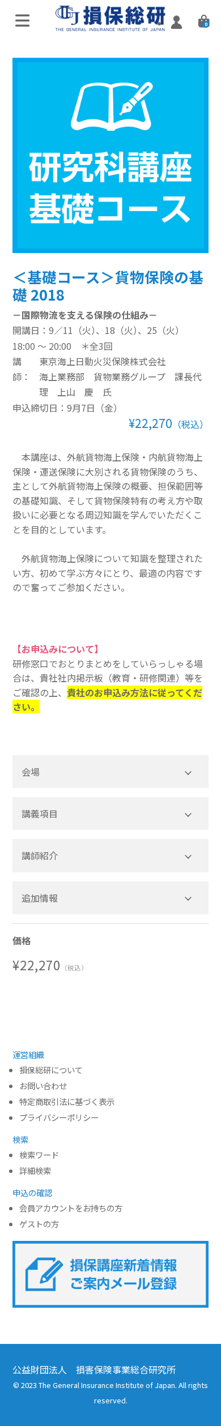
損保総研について (51, 1070)
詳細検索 (35, 1171)
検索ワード (39, 1155)
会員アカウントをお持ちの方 (70, 1208)
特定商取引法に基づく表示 (66, 1102)
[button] (110, 772)
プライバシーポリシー (59, 1117)
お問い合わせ (43, 1086)
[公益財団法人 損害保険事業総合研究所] (111, 22)
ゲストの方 (39, 1224)
